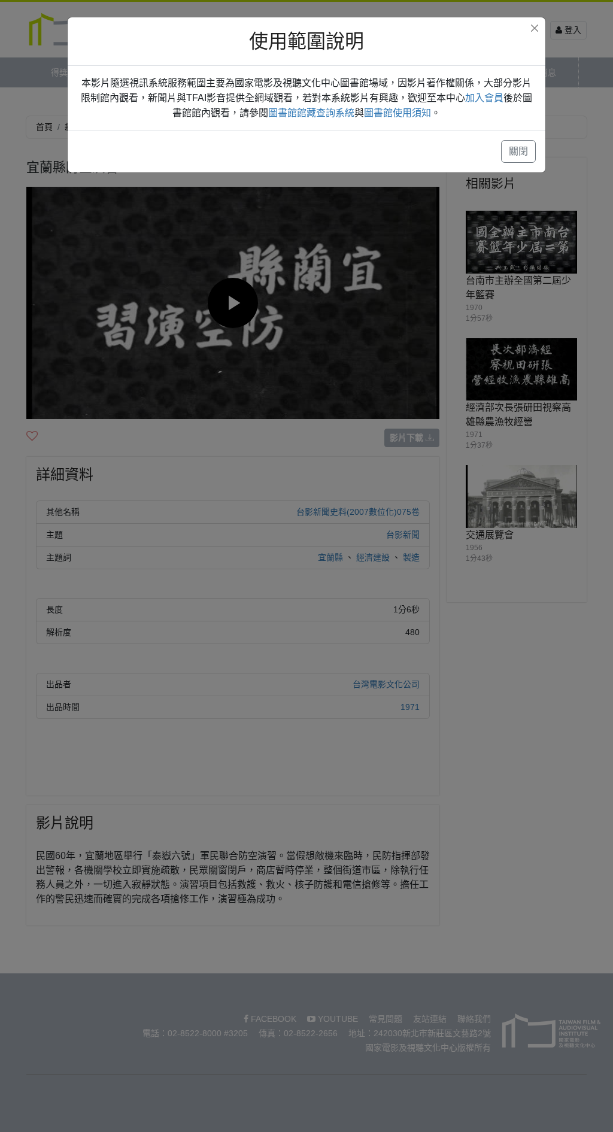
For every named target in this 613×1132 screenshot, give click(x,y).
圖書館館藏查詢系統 (311, 113)
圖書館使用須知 (397, 113)
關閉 (518, 151)
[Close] (534, 28)
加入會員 (484, 98)
